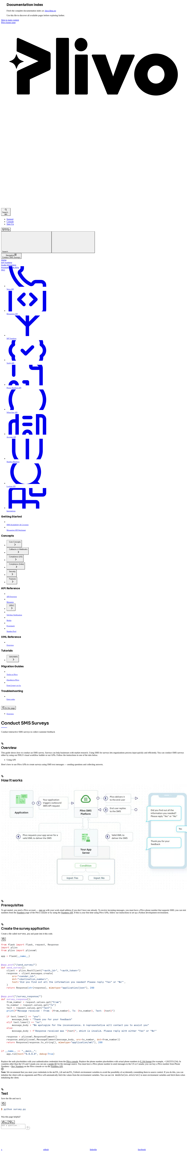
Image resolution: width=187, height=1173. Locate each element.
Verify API (10, 363)
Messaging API (12, 314)
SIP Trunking (6, 262)
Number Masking (13, 462)
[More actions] (73, 242)
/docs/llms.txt (50, 11)
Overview (10, 714)
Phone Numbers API (14, 388)
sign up (42, 910)
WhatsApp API (12, 412)
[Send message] (27, 1128)
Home (3, 260)
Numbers (21, 912)
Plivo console (72, 1061)
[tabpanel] (93, 938)
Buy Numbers (17, 1066)
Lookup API (11, 486)
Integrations (11, 511)
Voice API (10, 289)
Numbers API (67, 912)
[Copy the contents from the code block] (3, 939)
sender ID (52, 1064)
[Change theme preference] (6, 229)
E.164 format (146, 1061)
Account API (11, 437)
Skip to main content (10, 20)
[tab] (96, 760)
